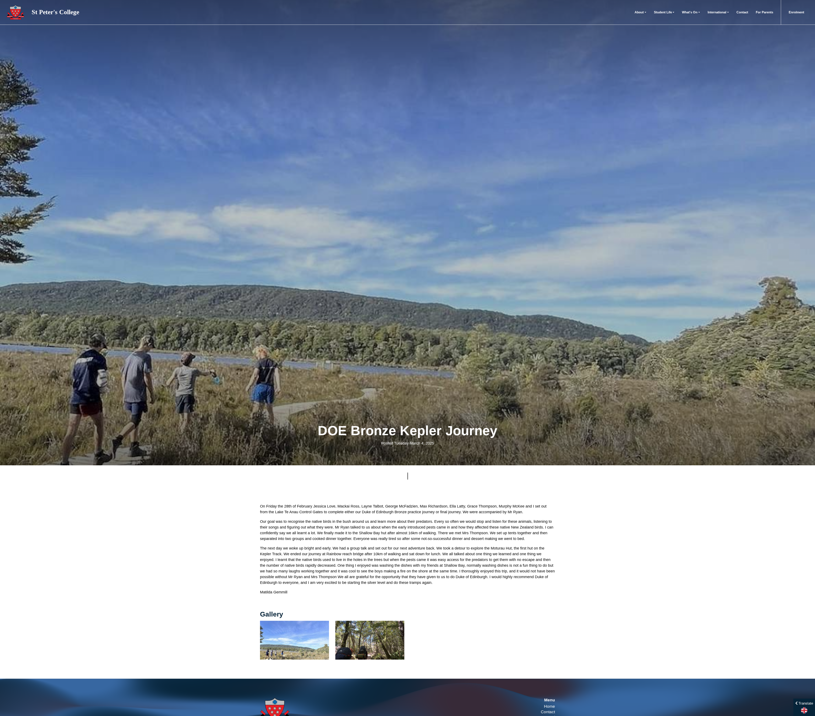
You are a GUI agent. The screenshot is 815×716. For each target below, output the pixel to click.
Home (549, 706)
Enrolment (796, 12)
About (639, 12)
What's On (689, 12)
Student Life (663, 12)
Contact (742, 12)
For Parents (764, 12)
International (717, 12)
